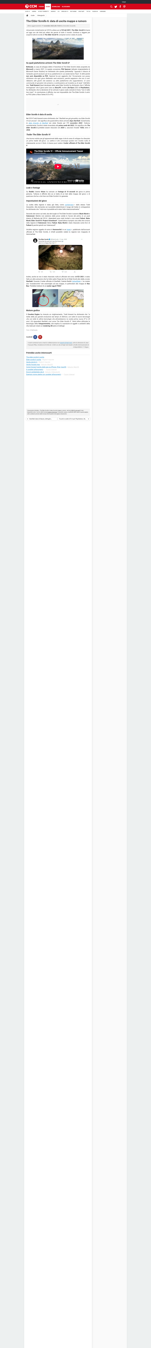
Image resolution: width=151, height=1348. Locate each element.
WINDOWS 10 (64, 11)
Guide (48, 6)
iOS (58, 11)
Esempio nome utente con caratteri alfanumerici (43, 374)
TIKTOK (88, 11)
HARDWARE (103, 11)
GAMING (34, 11)
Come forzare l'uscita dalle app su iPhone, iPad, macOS (46, 367)
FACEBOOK (95, 11)
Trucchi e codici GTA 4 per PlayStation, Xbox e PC (73, 419)
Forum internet (51, 369)
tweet (69, 230)
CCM (72, 410)
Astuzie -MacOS (47, 365)
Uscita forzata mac (33, 365)
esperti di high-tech (66, 343)
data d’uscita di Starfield (38, 123)
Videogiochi (41, 15)
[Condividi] (35, 337)
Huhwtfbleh (76, 281)
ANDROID (53, 11)
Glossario (66, 6)
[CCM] (31, 6)
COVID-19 (27, 11)
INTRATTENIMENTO (43, 11)
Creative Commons (52, 412)
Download (56, 6)
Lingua (124, 2)
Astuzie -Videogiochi (52, 372)
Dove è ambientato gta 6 (35, 372)
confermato (69, 205)
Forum (41, 6)
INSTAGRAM (73, 11)
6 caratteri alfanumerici (34, 369)
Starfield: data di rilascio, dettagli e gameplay (40, 419)
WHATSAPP (81, 11)
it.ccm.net (77, 410)
